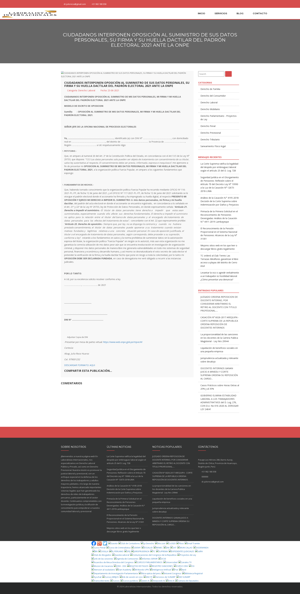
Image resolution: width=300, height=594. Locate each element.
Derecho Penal (207, 126)
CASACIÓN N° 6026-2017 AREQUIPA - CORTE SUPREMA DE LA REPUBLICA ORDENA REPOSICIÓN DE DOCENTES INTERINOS (172, 476)
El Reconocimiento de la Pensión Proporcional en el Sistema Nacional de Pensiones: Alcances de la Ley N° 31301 (125, 518)
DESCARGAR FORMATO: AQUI (79, 365)
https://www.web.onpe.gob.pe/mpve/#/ (122, 342)
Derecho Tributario (210, 139)
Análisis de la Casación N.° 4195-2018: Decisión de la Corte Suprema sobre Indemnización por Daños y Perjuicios (219, 201)
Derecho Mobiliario (210, 109)
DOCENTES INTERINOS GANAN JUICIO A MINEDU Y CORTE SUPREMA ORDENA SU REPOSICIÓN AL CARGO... (170, 521)
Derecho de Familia (210, 89)
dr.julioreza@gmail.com (75, 4)
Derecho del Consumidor (213, 95)
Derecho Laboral (86, 90)
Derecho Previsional (210, 132)
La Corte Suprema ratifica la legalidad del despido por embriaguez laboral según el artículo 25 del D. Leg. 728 (219, 167)
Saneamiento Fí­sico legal (213, 146)
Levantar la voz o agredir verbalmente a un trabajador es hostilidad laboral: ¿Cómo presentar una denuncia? (219, 276)
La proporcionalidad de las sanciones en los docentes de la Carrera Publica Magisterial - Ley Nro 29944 (219, 338)
